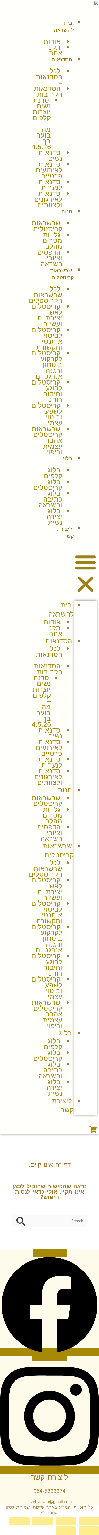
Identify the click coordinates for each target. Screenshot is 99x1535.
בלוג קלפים (53, 473)
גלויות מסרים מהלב (52, 240)
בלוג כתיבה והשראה (50, 499)
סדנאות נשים (50, 155)
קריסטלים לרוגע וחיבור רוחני (46, 391)
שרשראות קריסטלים (47, 226)
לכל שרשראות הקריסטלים (45, 294)
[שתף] (42, 1521)
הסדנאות (62, 59)
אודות (52, 41)
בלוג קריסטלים (47, 484)
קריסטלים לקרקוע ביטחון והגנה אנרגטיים (46, 364)
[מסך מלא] (66, 1521)
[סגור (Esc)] (19, 1521)
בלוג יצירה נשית (54, 516)
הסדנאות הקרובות (48, 91)
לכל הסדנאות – (49, 77)
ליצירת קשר (65, 532)
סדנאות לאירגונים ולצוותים (48, 199)
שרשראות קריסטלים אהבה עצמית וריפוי (47, 440)
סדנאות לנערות (50, 184)
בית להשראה (64, 26)
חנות (66, 211)
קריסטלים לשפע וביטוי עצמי (46, 414)
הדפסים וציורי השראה (49, 258)
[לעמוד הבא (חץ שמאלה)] (66, 1530)
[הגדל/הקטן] (89, 1521)
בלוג (67, 458)
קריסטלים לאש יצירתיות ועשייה (46, 315)
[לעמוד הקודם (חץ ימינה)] (89, 1530)
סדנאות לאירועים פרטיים (49, 170)
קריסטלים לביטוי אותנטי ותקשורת (46, 338)
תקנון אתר (53, 50)
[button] (85, 573)
